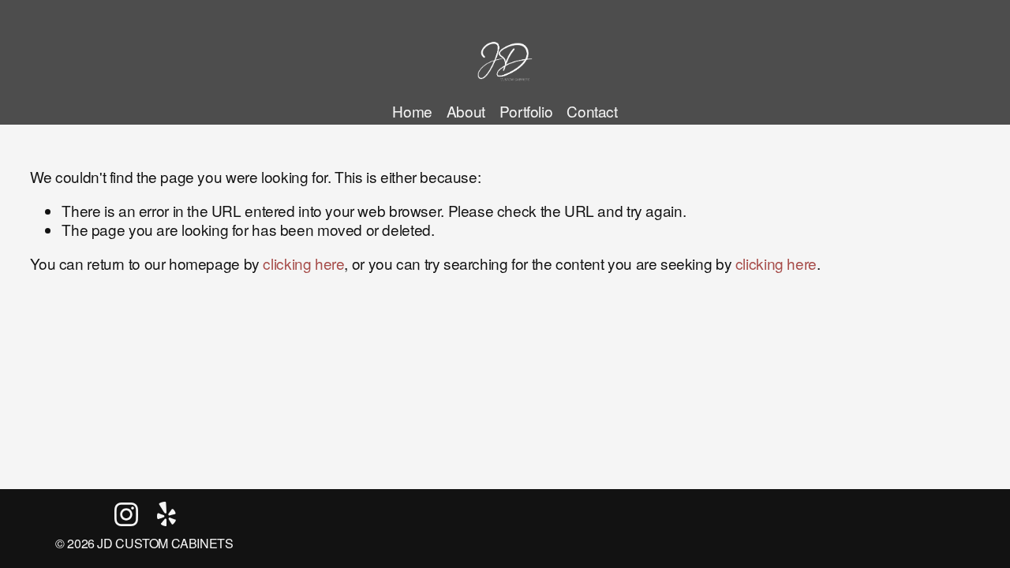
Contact (592, 110)
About (466, 110)
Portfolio (526, 110)
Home (412, 110)
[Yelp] (165, 514)
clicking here (303, 263)
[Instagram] (126, 514)
